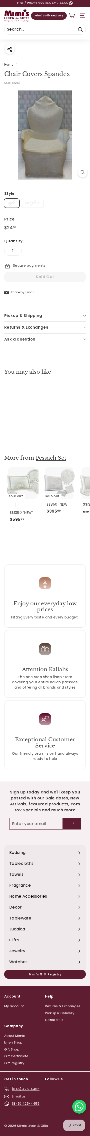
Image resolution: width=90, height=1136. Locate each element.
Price (9, 219)
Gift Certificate (16, 1056)
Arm (12, 203)
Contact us (54, 1019)
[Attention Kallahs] (45, 649)
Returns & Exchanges (26, 327)
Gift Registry (14, 1063)
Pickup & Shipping (23, 315)
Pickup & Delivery (59, 1013)
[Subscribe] (72, 824)
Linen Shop (13, 1042)
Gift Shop (12, 1049)
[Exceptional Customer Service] (45, 719)
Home (8, 65)
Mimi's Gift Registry (49, 15)
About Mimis (14, 1035)
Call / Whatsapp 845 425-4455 (43, 3)
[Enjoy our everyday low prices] (45, 583)
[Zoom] (82, 172)
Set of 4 (32, 203)
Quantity (13, 241)
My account (14, 1006)
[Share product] (9, 49)
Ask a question (19, 339)
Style (9, 193)
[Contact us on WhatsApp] (79, 1107)
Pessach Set (51, 458)
